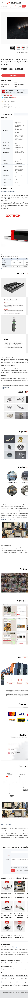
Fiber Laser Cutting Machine (7, 949)
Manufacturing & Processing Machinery (12, 9)
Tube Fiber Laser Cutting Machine (20, 954)
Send (13, 870)
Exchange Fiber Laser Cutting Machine (20, 949)
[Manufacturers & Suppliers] (14, 2)
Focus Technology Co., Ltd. (17, 992)
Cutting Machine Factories (8, 975)
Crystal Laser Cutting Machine (8, 969)
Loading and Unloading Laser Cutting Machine (7, 954)
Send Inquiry (13, 75)
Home (2, 9)
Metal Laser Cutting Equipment (8, 982)
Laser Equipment (24, 9)
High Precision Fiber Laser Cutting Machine (7, 952)
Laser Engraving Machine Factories (9, 978)
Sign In (3, 107)
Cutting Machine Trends (7, 985)
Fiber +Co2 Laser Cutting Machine (20, 952)
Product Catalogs (20, 947)
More (2, 987)
